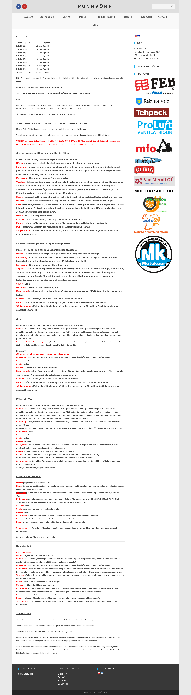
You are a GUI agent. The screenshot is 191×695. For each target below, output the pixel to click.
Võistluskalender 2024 (144, 55)
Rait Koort (62, 680)
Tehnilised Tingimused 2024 (147, 52)
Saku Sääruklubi (26, 674)
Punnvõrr (62, 677)
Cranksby (62, 674)
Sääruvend (63, 684)
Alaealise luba (140, 49)
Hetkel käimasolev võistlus (146, 59)
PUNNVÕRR (95, 6)
